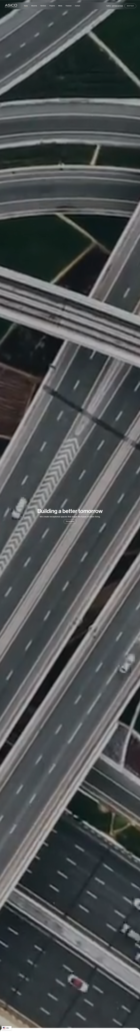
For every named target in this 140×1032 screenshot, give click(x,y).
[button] (117, 6)
